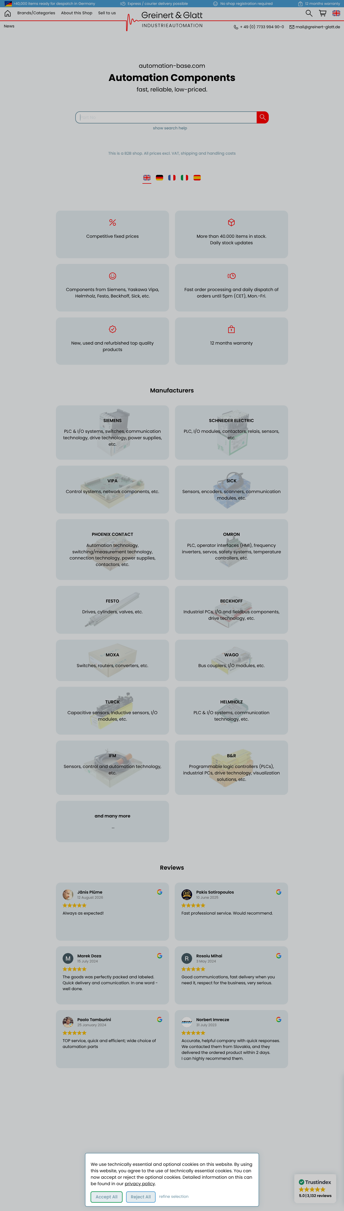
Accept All (107, 1197)
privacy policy (140, 1184)
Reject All (141, 1197)
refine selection (173, 1196)
